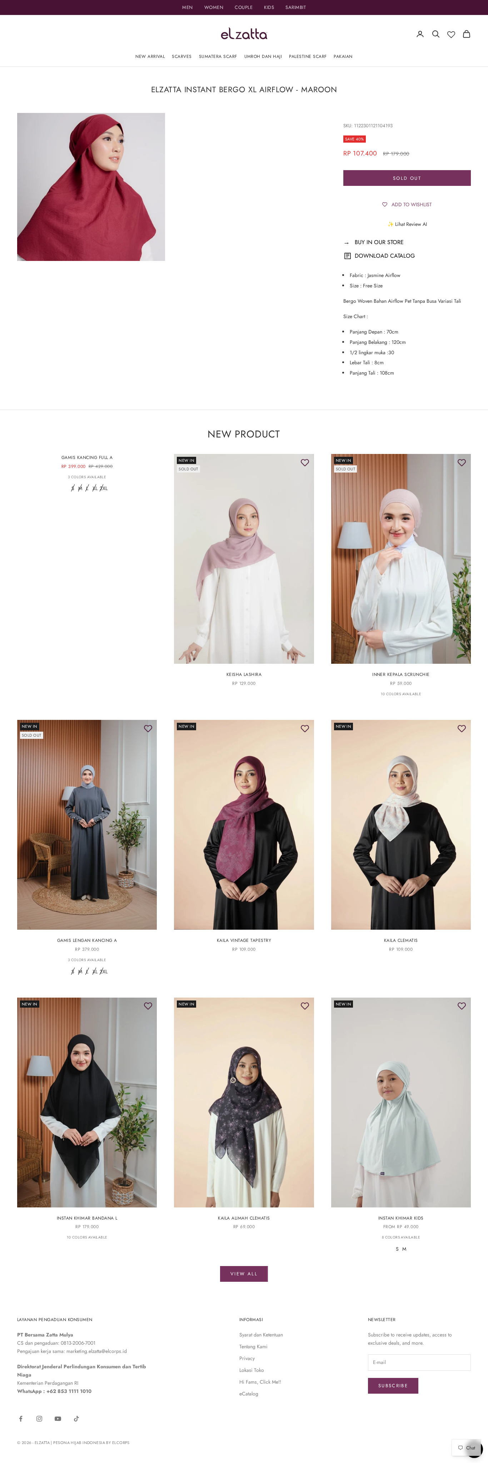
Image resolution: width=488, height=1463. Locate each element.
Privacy (247, 1358)
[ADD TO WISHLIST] (305, 463)
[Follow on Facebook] (20, 1418)
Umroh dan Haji (263, 56)
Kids (269, 7)
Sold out (407, 178)
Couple (244, 7)
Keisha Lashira (244, 674)
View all (244, 1273)
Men (187, 7)
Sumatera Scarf (218, 56)
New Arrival (150, 56)
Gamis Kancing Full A (87, 457)
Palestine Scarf (308, 56)
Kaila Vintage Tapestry (244, 940)
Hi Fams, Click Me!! (260, 1381)
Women (214, 7)
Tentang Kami (253, 1346)
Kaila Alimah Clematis (244, 1218)
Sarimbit (295, 7)
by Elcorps (117, 1442)
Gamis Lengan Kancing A (87, 940)
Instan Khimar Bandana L (87, 1218)
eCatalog (248, 1393)
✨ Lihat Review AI (407, 224)
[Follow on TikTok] (76, 1418)
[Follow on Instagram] (39, 1418)
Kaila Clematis (401, 940)
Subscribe (393, 1385)
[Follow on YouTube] (57, 1418)
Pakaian (343, 56)
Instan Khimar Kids (401, 1218)
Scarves (181, 56)
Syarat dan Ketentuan (261, 1334)
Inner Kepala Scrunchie (401, 674)
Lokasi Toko (251, 1370)
